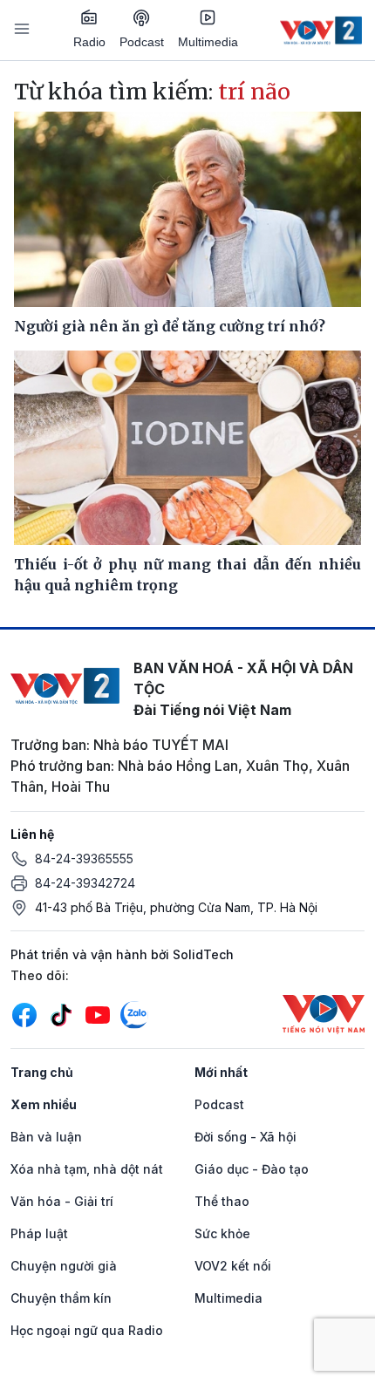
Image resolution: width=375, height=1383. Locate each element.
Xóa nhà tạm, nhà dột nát (86, 1169)
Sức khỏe (222, 1233)
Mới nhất (221, 1072)
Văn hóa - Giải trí (61, 1201)
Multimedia (208, 42)
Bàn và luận (46, 1136)
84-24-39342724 (85, 882)
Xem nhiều (43, 1104)
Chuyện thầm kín (61, 1298)
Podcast (141, 42)
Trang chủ (41, 1072)
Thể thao (221, 1201)
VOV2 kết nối (232, 1265)
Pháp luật (39, 1233)
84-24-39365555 (84, 858)
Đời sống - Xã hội (245, 1136)
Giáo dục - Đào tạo (251, 1169)
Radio (89, 42)
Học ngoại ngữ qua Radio (86, 1330)
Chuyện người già (63, 1265)
